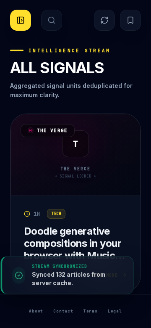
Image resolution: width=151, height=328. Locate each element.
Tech (56, 213)
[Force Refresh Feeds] (104, 20)
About (36, 311)
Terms (90, 311)
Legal (115, 311)
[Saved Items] (130, 20)
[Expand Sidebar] (20, 20)
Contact (63, 311)
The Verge (52, 130)
